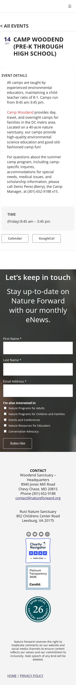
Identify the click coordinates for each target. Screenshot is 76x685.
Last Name (12, 360)
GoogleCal (46, 238)
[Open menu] (69, 6)
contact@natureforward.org (38, 498)
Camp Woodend (20, 112)
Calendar (15, 238)
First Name (12, 339)
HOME (12, 676)
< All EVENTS (14, 26)
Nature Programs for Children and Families (37, 414)
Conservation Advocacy (24, 431)
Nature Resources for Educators (29, 425)
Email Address (15, 381)
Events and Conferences (24, 420)
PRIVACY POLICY (31, 676)
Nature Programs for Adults (27, 408)
